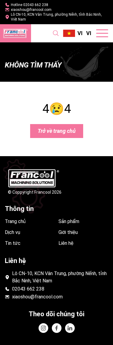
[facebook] (70, 328)
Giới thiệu (68, 232)
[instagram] (43, 328)
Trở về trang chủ (57, 131)
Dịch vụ (12, 232)
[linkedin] (56, 328)
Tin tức (12, 243)
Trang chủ (15, 221)
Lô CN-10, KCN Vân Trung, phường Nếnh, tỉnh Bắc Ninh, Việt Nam (56, 16)
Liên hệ (66, 243)
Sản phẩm (68, 221)
